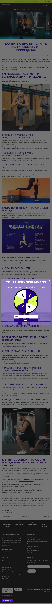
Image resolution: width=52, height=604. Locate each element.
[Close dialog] (50, 281)
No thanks (26, 322)
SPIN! (26, 320)
